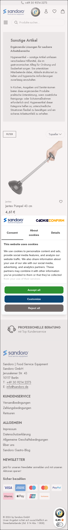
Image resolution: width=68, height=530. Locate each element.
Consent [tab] (12, 232)
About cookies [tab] (34, 232)
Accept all (34, 289)
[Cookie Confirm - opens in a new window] (50, 220)
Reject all (34, 308)
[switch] (59, 524)
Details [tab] (55, 232)
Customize (34, 299)
